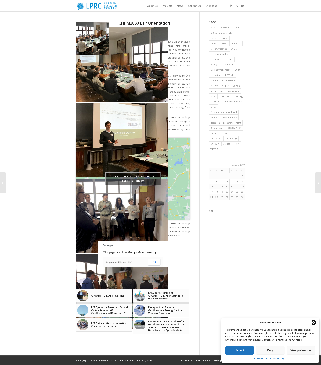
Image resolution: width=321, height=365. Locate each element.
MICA (212, 96)
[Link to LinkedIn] (231, 5)
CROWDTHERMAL (219, 43)
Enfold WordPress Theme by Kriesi (135, 360)
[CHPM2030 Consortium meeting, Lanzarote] (3, 182)
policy (213, 107)
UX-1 (237, 143)
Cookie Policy (261, 358)
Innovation (215, 75)
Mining (239, 96)
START (225, 133)
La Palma (237, 85)
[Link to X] (236, 5)
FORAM (229, 59)
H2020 (237, 69)
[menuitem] (152, 5)
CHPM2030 (225, 27)
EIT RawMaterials (218, 48)
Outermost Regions (232, 101)
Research (215, 122)
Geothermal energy (220, 69)
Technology (231, 138)
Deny (270, 350)
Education (236, 43)
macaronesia (216, 91)
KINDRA (225, 85)
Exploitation (216, 59)
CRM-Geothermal (219, 38)
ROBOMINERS (234, 127)
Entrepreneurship (219, 54)
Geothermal (229, 64)
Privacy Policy (277, 358)
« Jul (211, 210)
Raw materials (230, 117)
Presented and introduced (223, 112)
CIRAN (237, 27)
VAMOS (214, 149)
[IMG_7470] (92, 38)
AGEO (213, 27)
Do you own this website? (119, 262)
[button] (313, 322)
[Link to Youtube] (242, 5)
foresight (214, 64)
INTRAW (214, 85)
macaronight (233, 91)
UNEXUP (227, 143)
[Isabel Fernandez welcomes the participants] (122, 65)
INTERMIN (229, 75)
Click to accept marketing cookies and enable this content (133, 178)
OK (154, 262)
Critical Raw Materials (221, 32)
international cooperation (223, 80)
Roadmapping (217, 127)
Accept (239, 350)
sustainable (216, 138)
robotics (214, 133)
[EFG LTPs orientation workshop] (122, 216)
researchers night (232, 122)
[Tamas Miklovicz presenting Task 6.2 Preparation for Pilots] (122, 141)
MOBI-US (214, 101)
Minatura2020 (225, 96)
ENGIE (234, 48)
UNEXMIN (215, 143)
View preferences (301, 350)
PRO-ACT (214, 117)
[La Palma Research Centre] (97, 5)
